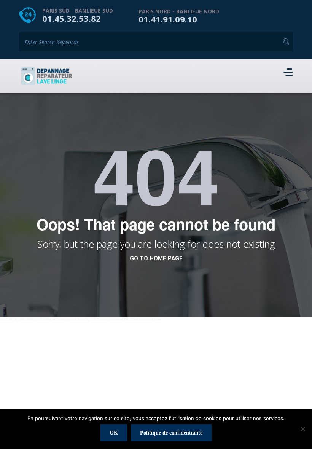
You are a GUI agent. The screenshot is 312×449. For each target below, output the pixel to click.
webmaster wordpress (34, 319)
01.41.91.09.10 (167, 19)
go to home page (156, 258)
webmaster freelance (121, 319)
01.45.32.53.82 (71, 18)
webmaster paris (63, 319)
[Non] (302, 429)
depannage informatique (92, 319)
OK (114, 433)
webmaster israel (150, 319)
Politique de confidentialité (171, 433)
